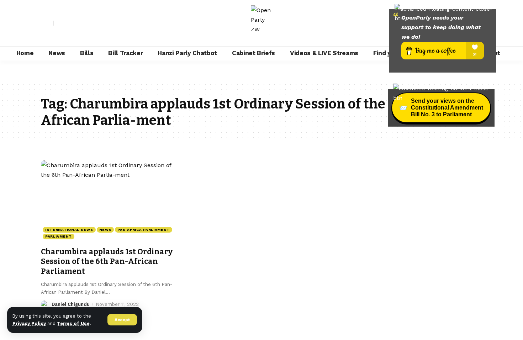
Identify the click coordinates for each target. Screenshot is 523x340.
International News (69, 230)
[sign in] (47, 23)
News (105, 230)
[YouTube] (75, 23)
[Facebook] (59, 23)
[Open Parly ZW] (261, 23)
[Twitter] (67, 23)
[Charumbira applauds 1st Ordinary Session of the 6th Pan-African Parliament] (110, 201)
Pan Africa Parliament (143, 230)
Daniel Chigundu (71, 304)
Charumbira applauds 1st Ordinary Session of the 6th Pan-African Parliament (107, 261)
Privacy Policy (29, 323)
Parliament (58, 236)
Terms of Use (73, 323)
